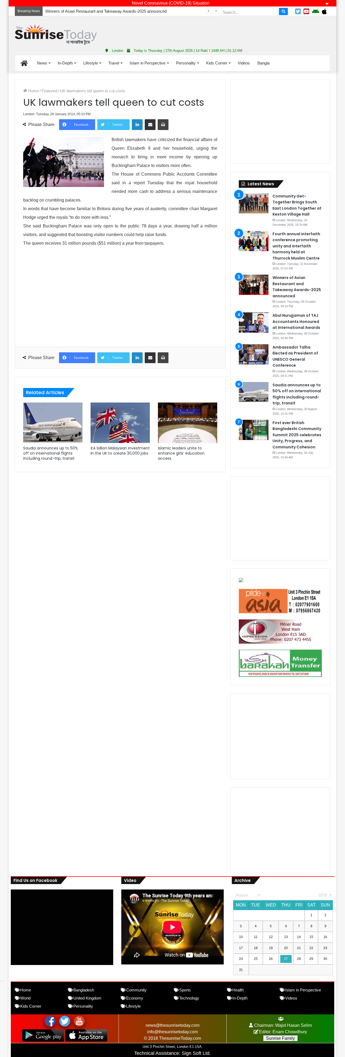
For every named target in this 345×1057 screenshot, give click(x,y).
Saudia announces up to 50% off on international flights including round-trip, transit (50, 453)
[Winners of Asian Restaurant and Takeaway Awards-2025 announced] (253, 285)
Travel (113, 63)
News (42, 63)
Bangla (263, 63)
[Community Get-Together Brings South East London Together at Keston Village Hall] (253, 203)
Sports (185, 990)
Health (238, 990)
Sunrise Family (280, 1038)
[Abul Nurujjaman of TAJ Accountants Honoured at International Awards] (253, 322)
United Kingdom (87, 998)
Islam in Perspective (147, 63)
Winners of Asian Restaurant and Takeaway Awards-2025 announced (106, 11)
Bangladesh (83, 990)
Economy (134, 998)
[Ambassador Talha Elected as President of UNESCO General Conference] (253, 354)
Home (33, 90)
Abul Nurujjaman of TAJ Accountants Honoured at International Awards (296, 321)
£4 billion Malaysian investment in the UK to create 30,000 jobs (120, 450)
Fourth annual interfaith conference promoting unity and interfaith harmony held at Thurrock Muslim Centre (296, 246)
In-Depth (65, 63)
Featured (49, 90)
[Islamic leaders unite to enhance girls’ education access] (187, 423)
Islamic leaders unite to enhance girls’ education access (181, 453)
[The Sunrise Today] (56, 34)
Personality (186, 63)
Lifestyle (90, 63)
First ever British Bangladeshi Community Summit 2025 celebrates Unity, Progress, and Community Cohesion (296, 435)
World (25, 998)
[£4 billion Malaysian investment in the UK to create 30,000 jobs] (120, 423)
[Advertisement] (226, 30)
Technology (189, 998)
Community (136, 990)
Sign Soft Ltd (195, 1053)
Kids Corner (216, 63)
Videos (244, 63)
